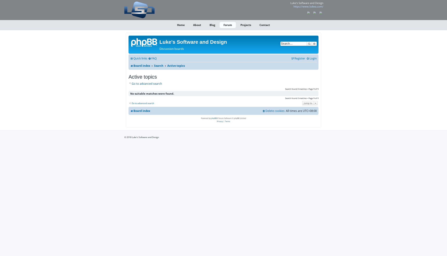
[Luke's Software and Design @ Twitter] (320, 12)
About (197, 25)
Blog (212, 25)
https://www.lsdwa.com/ (308, 6)
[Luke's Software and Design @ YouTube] (314, 12)
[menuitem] (152, 58)
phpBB (214, 118)
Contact (264, 25)
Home (181, 25)
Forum (228, 25)
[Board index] (144, 42)
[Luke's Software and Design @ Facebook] (308, 12)
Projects (245, 25)
